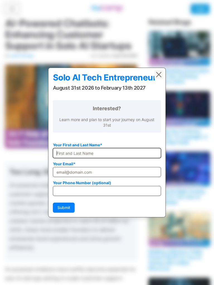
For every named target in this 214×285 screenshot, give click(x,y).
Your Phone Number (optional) (82, 182)
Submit (63, 207)
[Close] (158, 74)
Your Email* (64, 163)
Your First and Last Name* (77, 144)
